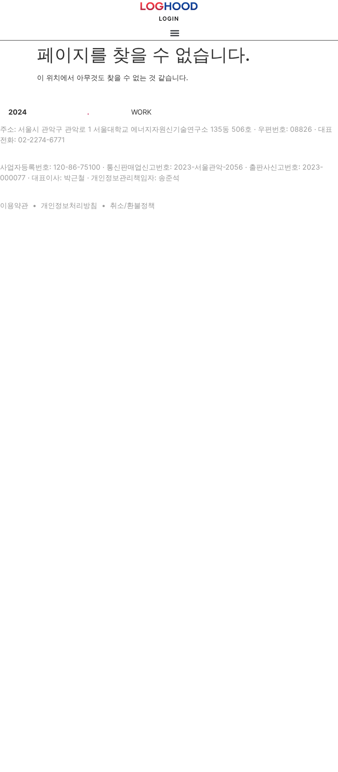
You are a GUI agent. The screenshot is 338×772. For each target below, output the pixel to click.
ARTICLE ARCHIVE (21, 523)
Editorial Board (23, 607)
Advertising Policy (26, 733)
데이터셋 (15, 296)
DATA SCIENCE (17, 285)
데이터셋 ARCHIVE (20, 511)
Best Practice (21, 638)
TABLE (7, 383)
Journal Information (28, 587)
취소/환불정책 (132, 205)
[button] (174, 33)
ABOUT (8, 575)
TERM (7, 394)
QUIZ (5, 427)
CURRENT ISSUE (19, 553)
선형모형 (15, 370)
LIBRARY (11, 273)
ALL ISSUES (13, 564)
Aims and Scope (24, 597)
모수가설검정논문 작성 (30, 263)
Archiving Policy (24, 627)
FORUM (9, 531)
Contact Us (18, 648)
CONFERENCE (16, 745)
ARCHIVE (12, 500)
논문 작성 (10, 241)
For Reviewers (22, 692)
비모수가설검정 (23, 316)
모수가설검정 (20, 306)
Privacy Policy (22, 723)
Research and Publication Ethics (42, 682)
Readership (19, 702)
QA (3, 438)
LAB (5, 447)
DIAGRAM (11, 405)
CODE (7, 329)
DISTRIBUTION (16, 416)
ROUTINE (11, 230)
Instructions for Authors (33, 672)
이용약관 (14, 205)
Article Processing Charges (37, 712)
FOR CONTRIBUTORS (24, 660)
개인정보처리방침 (69, 205)
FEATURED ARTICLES (24, 542)
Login (169, 18)
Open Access (20, 617)
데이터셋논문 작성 (26, 253)
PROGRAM (12, 458)
